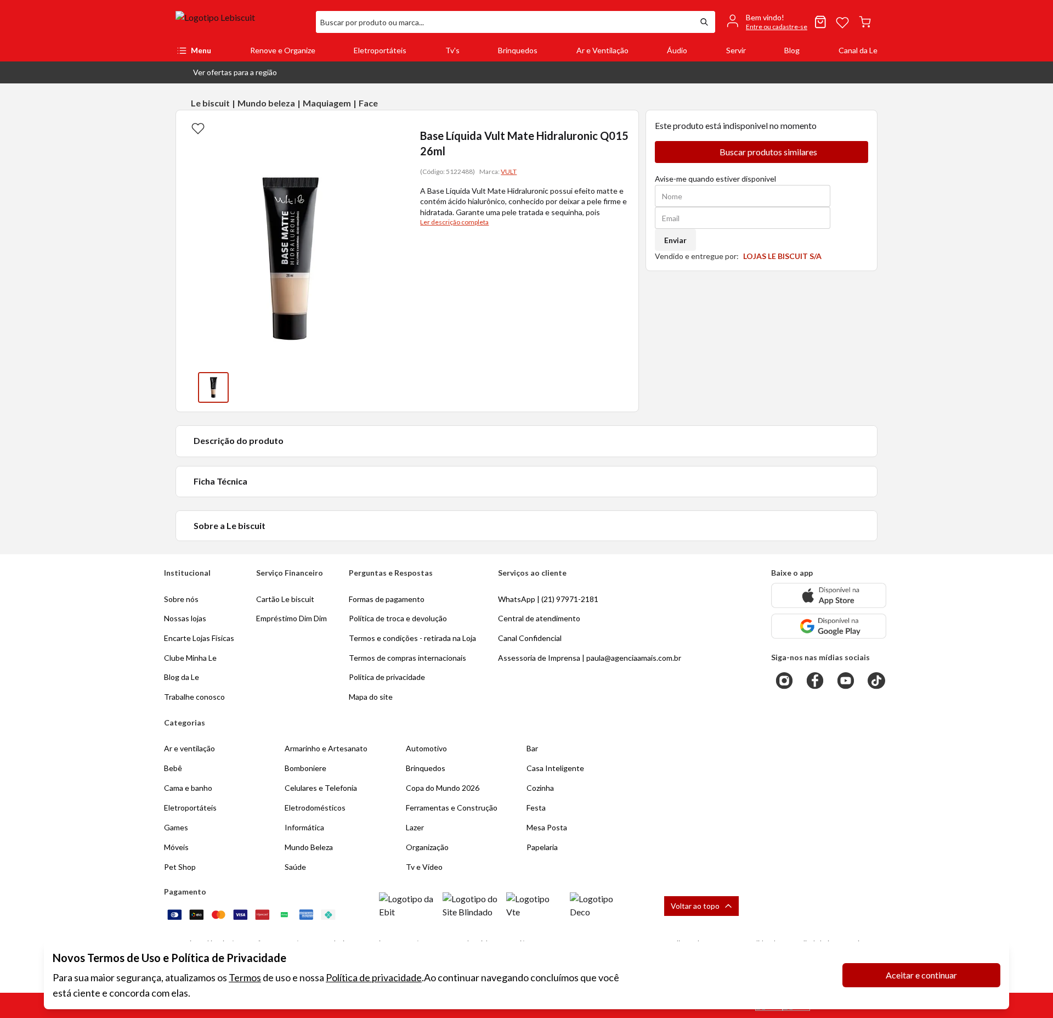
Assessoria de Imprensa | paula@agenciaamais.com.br (589, 657)
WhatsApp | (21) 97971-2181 (548, 599)
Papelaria (542, 847)
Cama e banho (188, 787)
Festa (536, 807)
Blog (792, 50)
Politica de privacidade (387, 677)
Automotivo (426, 748)
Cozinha (540, 787)
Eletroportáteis (380, 50)
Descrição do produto (239, 440)
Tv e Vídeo (424, 866)
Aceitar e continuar (921, 975)
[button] (226, 72)
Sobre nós (181, 599)
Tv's (452, 50)
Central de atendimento (539, 618)
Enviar (675, 240)
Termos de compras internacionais (407, 657)
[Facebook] (815, 680)
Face (368, 103)
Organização (427, 847)
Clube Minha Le (190, 657)
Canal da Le (858, 50)
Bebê (173, 768)
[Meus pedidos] (820, 22)
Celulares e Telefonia (321, 787)
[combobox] (504, 22)
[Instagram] (784, 680)
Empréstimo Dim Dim (291, 618)
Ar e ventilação (189, 748)
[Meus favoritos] (842, 22)
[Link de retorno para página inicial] (241, 22)
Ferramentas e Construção (451, 807)
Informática (304, 827)
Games (176, 827)
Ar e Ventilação (602, 50)
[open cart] (865, 22)
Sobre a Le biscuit (229, 525)
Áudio (677, 50)
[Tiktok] (876, 680)
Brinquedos (517, 50)
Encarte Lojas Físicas (199, 638)
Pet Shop (180, 866)
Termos (245, 977)
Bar (532, 748)
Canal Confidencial (530, 638)
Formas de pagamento (386, 599)
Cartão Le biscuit (285, 599)
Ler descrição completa (454, 222)
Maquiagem (327, 103)
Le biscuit (210, 103)
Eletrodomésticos (315, 807)
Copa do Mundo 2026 (442, 787)
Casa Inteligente (555, 768)
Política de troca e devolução (398, 618)
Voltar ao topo (695, 905)
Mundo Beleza (309, 847)
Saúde (295, 866)
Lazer (415, 827)
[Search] (704, 22)
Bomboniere (305, 768)
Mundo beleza (266, 103)
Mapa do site (371, 696)
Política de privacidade (374, 977)
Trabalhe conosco (194, 696)
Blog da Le (181, 677)
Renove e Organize (282, 50)
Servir (736, 50)
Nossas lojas (185, 618)
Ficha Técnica (220, 481)
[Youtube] (846, 680)
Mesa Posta (546, 827)
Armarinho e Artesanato (326, 748)
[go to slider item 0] (213, 387)
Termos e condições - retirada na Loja (412, 638)
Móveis (176, 847)
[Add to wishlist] (198, 128)
